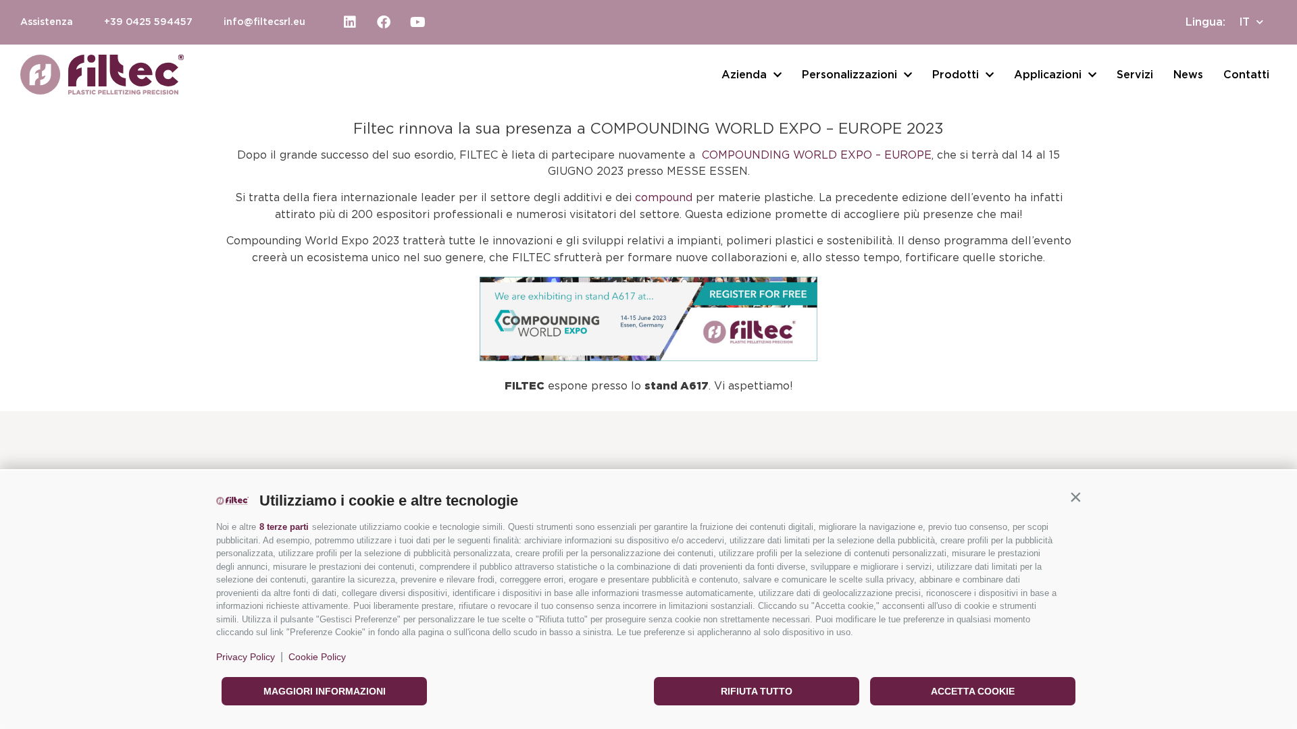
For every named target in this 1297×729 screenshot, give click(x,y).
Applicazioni (1048, 75)
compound (663, 197)
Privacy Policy (245, 656)
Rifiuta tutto (756, 691)
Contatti (1246, 75)
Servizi (1135, 75)
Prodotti (955, 75)
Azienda (744, 75)
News (1188, 75)
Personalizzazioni (849, 75)
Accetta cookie (973, 691)
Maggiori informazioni (324, 691)
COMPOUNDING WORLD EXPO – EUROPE (817, 155)
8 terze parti (284, 527)
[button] (1075, 497)
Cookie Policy (317, 656)
